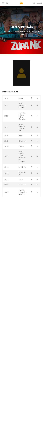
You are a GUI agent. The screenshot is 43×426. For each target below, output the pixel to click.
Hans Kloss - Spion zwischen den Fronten (22, 156)
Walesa (21, 146)
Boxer (21, 98)
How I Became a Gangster (22, 105)
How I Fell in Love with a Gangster (22, 116)
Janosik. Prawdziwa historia (22, 192)
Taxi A (21, 180)
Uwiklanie (22, 167)
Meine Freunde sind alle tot (22, 127)
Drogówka (22, 141)
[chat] (34, 3)
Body (20, 136)
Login (39, 3)
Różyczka (22, 185)
